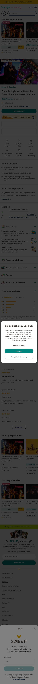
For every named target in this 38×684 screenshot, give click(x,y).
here (24, 340)
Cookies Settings (19, 345)
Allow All (19, 351)
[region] (19, 342)
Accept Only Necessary (19, 357)
